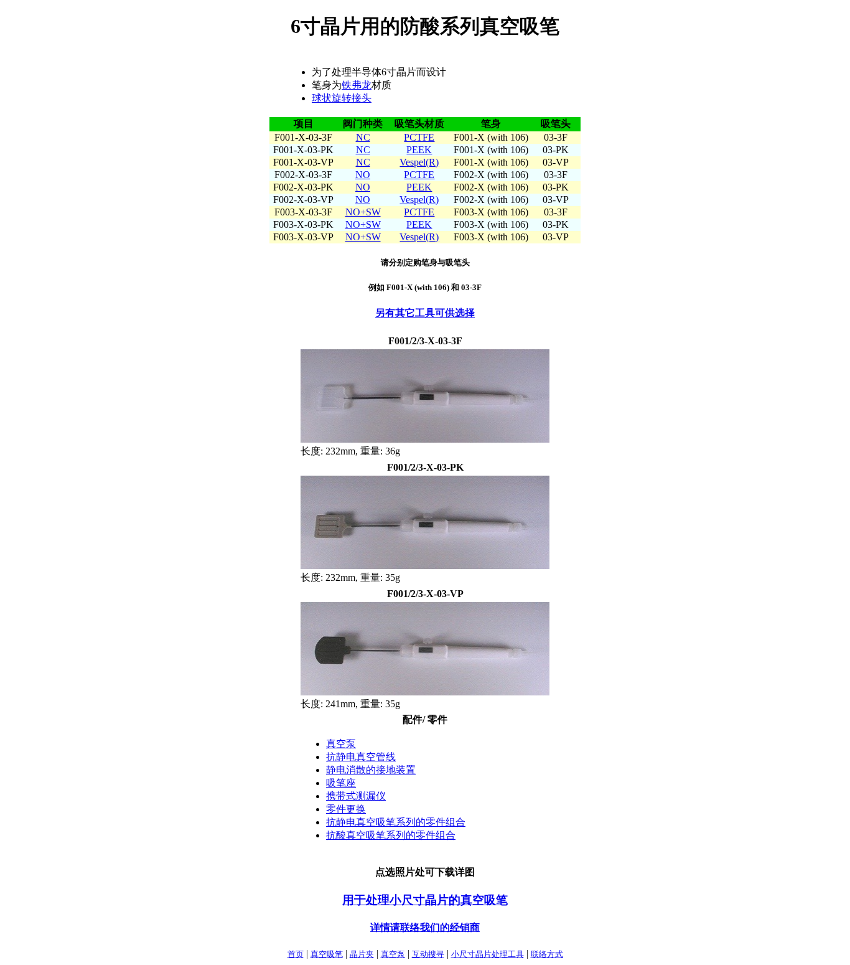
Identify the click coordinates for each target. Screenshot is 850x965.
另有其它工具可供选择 (425, 313)
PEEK (419, 149)
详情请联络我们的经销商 (425, 927)
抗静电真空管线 (361, 756)
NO (362, 174)
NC (363, 137)
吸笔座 (341, 783)
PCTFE (419, 137)
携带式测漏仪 (356, 796)
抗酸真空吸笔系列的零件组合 (390, 835)
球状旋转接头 (341, 98)
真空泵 (341, 743)
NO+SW (363, 212)
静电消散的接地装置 (371, 770)
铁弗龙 (356, 85)
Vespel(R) (419, 162)
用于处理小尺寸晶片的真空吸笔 (425, 899)
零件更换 (346, 809)
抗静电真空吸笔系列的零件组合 (395, 822)
